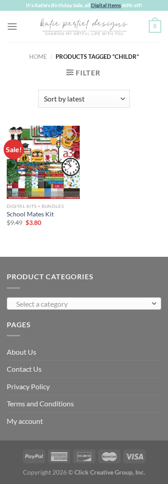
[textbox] (82, 304)
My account (25, 421)
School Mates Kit (30, 214)
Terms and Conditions (40, 403)
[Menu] (12, 26)
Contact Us (24, 369)
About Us (21, 352)
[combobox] (84, 303)
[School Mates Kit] (43, 162)
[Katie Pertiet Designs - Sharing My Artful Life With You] (84, 26)
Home (38, 56)
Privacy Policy (28, 386)
